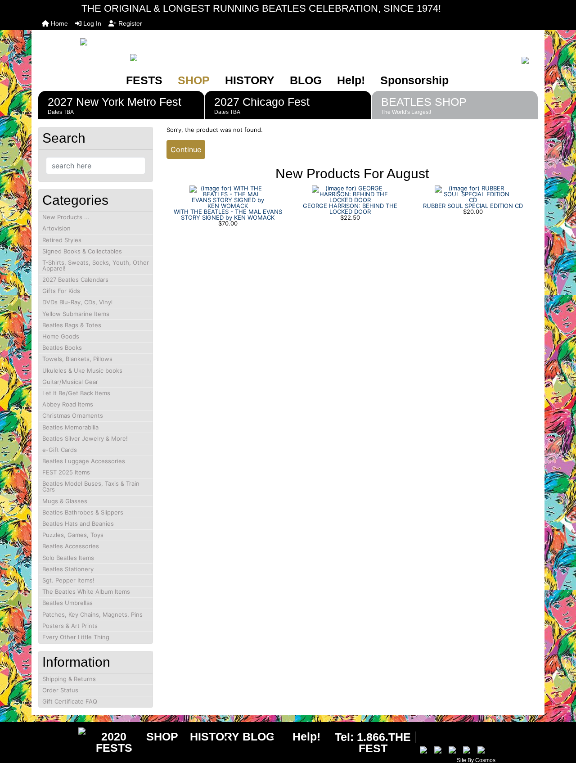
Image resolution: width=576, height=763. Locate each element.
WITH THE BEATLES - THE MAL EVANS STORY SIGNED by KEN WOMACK (228, 214)
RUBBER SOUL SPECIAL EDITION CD (473, 205)
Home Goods (60, 336)
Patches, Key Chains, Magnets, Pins (92, 614)
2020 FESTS (114, 742)
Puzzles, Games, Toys (73, 534)
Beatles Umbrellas (67, 602)
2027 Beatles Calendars (75, 279)
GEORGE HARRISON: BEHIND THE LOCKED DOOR (350, 208)
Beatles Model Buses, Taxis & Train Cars (91, 486)
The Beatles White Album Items (86, 591)
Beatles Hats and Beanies (78, 523)
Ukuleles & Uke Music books (82, 370)
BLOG (306, 80)
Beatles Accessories (70, 546)
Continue (186, 149)
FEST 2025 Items (66, 472)
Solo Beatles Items (68, 557)
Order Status (60, 690)
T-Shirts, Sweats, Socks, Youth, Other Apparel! (95, 265)
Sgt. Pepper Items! (68, 580)
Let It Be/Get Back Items (76, 393)
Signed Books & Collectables (82, 251)
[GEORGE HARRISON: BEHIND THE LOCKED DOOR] (350, 193)
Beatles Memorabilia (70, 427)
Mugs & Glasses (64, 501)
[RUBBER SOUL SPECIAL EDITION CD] (473, 193)
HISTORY (249, 80)
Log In (91, 23)
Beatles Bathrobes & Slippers (82, 512)
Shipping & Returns (69, 678)
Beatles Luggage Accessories (83, 461)
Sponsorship (414, 80)
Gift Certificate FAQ (69, 701)
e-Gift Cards (59, 449)
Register (129, 23)
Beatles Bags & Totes (71, 325)
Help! (351, 80)
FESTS (144, 80)
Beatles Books (62, 347)
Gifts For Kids (61, 290)
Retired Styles (61, 240)
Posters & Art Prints (70, 625)
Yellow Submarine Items (75, 313)
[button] (559, 718)
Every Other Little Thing (75, 637)
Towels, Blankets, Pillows (77, 358)
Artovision (56, 228)
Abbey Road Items (67, 404)
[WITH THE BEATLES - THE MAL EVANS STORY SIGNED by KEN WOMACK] (227, 196)
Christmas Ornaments (72, 415)
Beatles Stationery (68, 569)
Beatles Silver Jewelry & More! (85, 438)
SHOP (194, 80)
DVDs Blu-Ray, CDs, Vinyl (77, 302)
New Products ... (66, 217)
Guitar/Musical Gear (70, 381)
